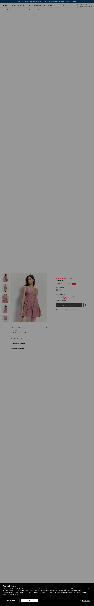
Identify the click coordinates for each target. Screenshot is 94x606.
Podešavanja (11, 601)
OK (30, 601)
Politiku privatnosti (14, 594)
